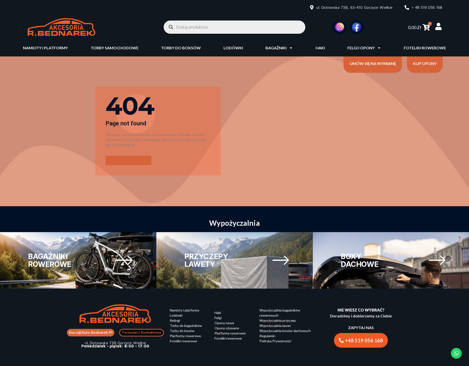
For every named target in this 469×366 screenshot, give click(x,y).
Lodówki (233, 47)
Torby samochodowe (115, 47)
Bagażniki (276, 47)
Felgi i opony (361, 47)
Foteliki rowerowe (425, 47)
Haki (320, 47)
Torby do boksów (181, 47)
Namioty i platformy (45, 47)
